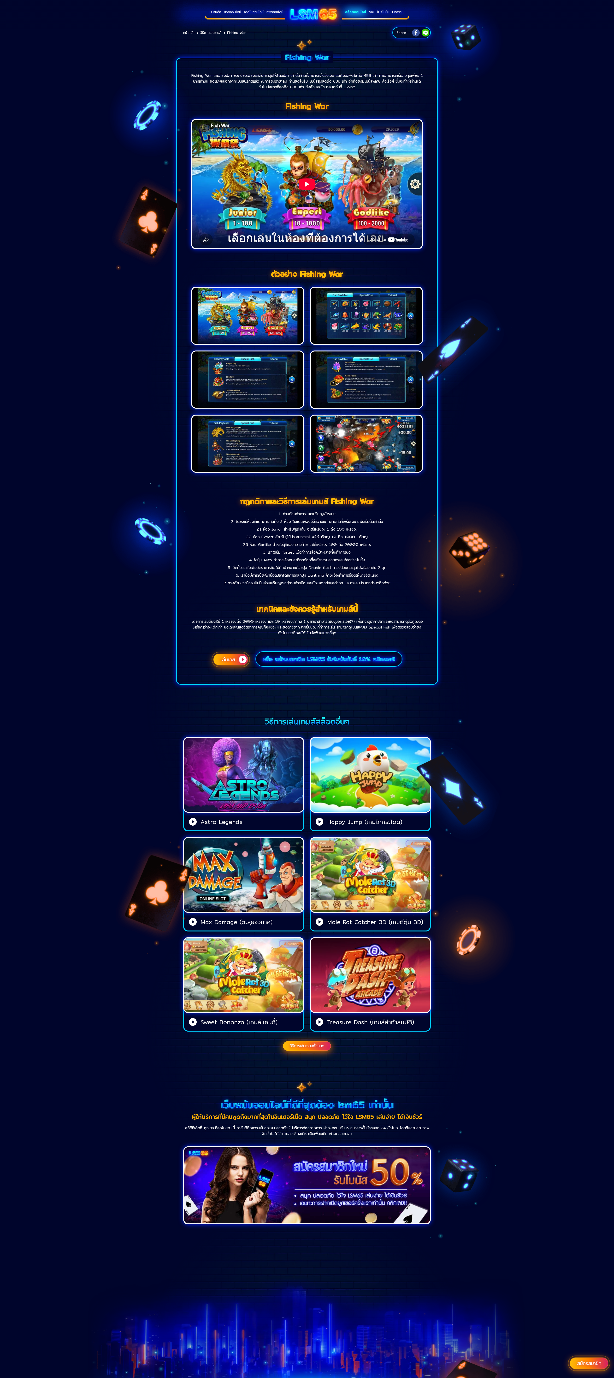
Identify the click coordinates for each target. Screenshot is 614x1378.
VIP (371, 12)
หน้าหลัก (215, 12)
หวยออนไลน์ (232, 12)
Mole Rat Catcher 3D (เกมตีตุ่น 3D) (375, 922)
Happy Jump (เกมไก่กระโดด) (364, 822)
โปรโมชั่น (383, 12)
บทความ (397, 12)
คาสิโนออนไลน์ (254, 12)
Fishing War (236, 32)
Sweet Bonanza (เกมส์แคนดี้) (239, 1022)
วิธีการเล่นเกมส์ (210, 32)
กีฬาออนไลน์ (274, 12)
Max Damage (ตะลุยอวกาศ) (236, 922)
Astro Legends (221, 822)
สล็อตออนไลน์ (355, 12)
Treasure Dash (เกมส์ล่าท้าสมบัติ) (370, 1022)
